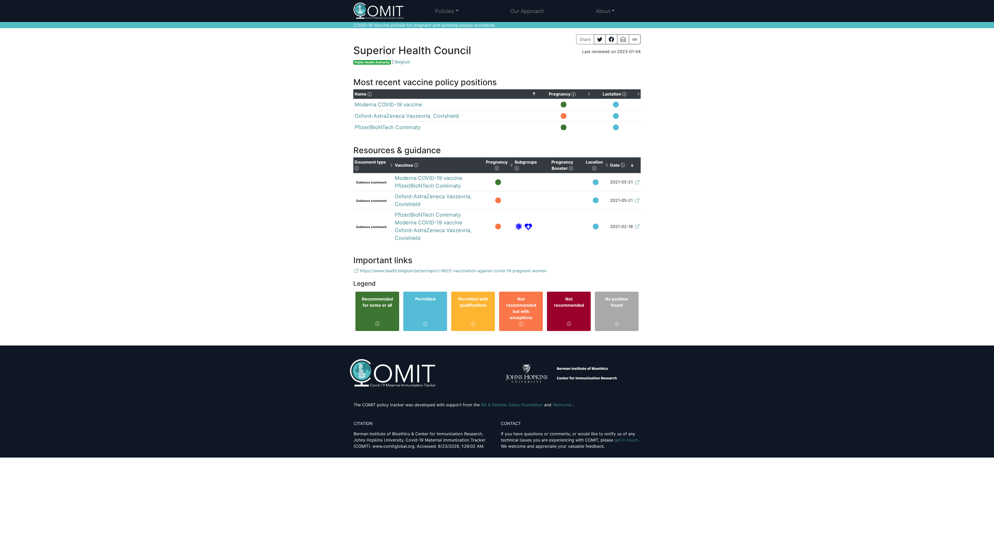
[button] (447, 11)
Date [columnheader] (622, 165)
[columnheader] (444, 94)
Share (585, 39)
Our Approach (527, 11)
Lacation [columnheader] (597, 165)
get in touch (627, 440)
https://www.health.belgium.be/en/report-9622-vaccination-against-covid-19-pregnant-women (452, 270)
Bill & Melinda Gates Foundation (512, 404)
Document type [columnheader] (374, 165)
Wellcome (563, 404)
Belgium (402, 61)
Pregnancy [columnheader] (500, 165)
